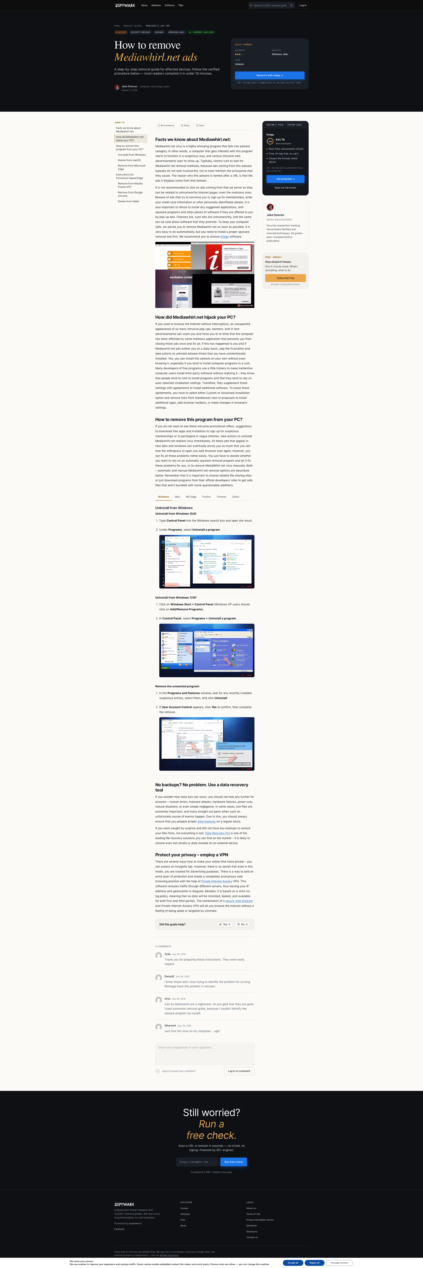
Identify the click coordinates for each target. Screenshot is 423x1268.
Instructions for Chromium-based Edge (129, 176)
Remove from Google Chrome (130, 194)
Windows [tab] (163, 496)
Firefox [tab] (206, 496)
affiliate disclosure (169, 1255)
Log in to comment (239, 1071)
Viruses (184, 1208)
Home (117, 25)
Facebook (119, 1229)
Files (181, 5)
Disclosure (252, 1231)
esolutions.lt (135, 1223)
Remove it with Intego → (270, 75)
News (144, 5)
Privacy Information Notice (260, 1219)
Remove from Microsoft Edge (131, 167)
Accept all (293, 1262)
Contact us (252, 1237)
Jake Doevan (129, 86)
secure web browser (239, 901)
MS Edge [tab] (191, 496)
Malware (156, 5)
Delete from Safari (128, 201)
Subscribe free (285, 278)
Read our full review (285, 187)
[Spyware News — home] (125, 5)
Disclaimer (252, 1225)
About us (251, 1208)
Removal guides (133, 25)
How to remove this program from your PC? (129, 147)
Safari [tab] (235, 496)
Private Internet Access (216, 881)
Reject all (315, 1262)
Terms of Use (253, 1214)
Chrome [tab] (221, 496)
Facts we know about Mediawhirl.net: (128, 129)
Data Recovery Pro (217, 833)
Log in (303, 5)
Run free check (234, 1161)
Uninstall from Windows (132, 154)
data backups (206, 821)
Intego (224, 236)
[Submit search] (251, 5)
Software (169, 5)
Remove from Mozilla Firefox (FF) (130, 185)
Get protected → (286, 178)
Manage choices (339, 1262)
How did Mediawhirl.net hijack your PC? (130, 138)
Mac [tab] (177, 496)
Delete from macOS (129, 160)
